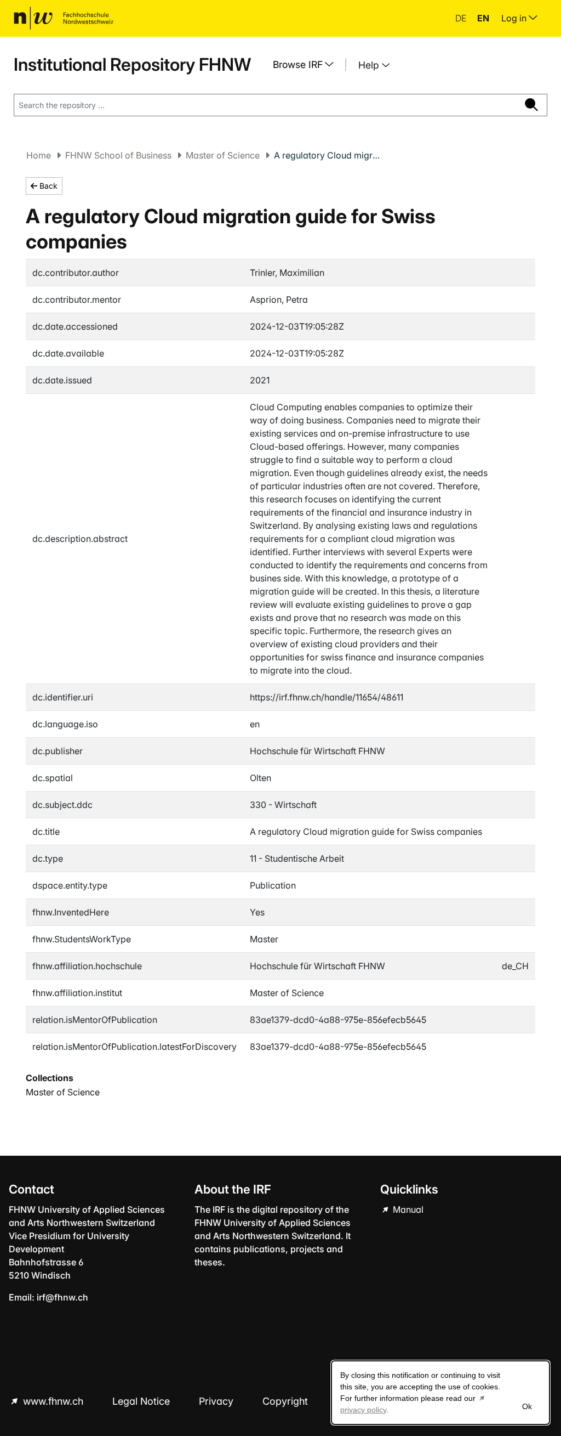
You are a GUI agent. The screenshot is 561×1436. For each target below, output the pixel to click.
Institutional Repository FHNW (132, 64)
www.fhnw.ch (53, 1401)
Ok (527, 1406)
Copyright (286, 1401)
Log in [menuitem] (515, 18)
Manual (407, 1209)
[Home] (63, 18)
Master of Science (223, 155)
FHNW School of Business (118, 155)
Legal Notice (142, 1401)
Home (38, 155)
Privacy (217, 1401)
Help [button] (370, 65)
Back (47, 185)
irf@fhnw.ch (62, 1297)
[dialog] (440, 1392)
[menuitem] (307, 64)
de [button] (461, 18)
